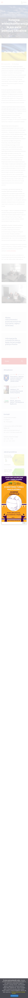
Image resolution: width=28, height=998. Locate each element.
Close (24, 523)
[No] (26, 988)
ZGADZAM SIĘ (14, 995)
